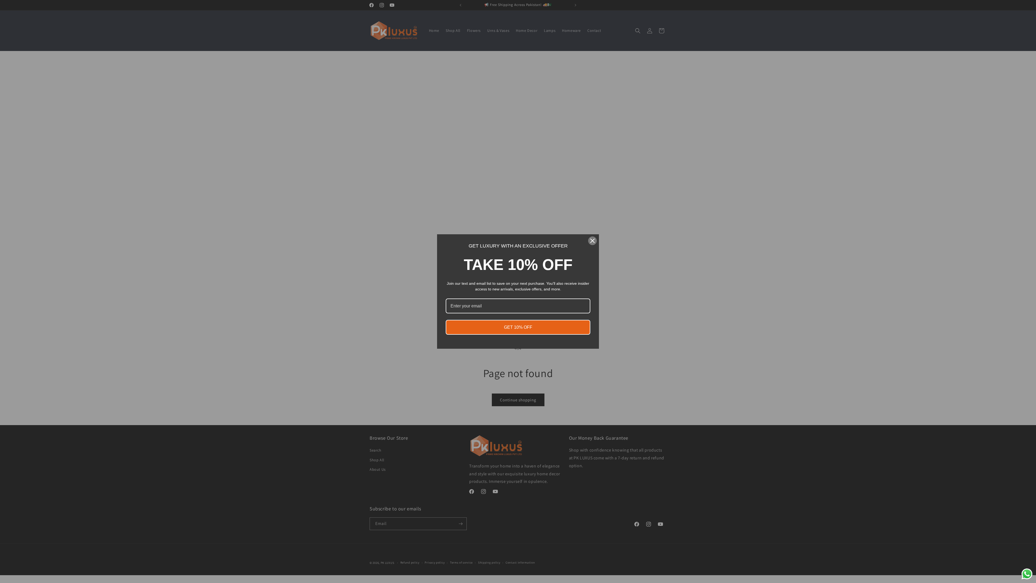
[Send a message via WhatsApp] (1027, 574)
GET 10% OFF (518, 327)
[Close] (592, 240)
